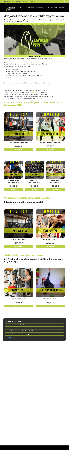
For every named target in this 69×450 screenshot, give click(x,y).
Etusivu (21, 7)
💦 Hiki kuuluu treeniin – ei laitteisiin (20, 337)
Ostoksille (19, 149)
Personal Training (29, 7)
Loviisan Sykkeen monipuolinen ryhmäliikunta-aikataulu (25, 331)
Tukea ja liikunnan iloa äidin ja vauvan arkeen (22, 325)
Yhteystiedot (61, 7)
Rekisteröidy (19, 1)
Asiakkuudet (53, 7)
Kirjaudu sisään (30, 1)
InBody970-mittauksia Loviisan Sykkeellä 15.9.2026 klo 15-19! (26, 334)
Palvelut (47, 7)
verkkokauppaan (34, 92)
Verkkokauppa (9, 1)
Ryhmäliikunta (39, 7)
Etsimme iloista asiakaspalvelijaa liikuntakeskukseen (24, 328)
